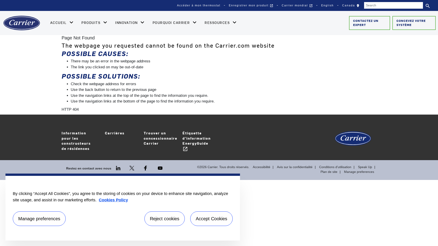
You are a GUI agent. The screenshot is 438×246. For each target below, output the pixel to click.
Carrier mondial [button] (297, 6)
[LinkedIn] (118, 168)
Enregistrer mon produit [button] (251, 6)
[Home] (21, 23)
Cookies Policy (113, 200)
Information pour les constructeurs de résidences (76, 141)
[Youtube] (160, 168)
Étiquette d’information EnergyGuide (196, 141)
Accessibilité (261, 167)
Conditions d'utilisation (335, 167)
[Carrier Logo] (353, 141)
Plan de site (329, 172)
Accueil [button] (59, 22)
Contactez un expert (365, 23)
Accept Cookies (211, 218)
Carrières (122, 136)
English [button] (327, 5)
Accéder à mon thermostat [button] (198, 5)
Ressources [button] (218, 22)
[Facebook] (146, 168)
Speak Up (365, 167)
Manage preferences (359, 172)
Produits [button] (91, 22)
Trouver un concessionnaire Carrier (160, 138)
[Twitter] (132, 168)
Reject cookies (164, 218)
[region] (122, 207)
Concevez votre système (411, 23)
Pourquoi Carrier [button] (172, 22)
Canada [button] (352, 6)
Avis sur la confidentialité (295, 167)
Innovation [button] (127, 22)
